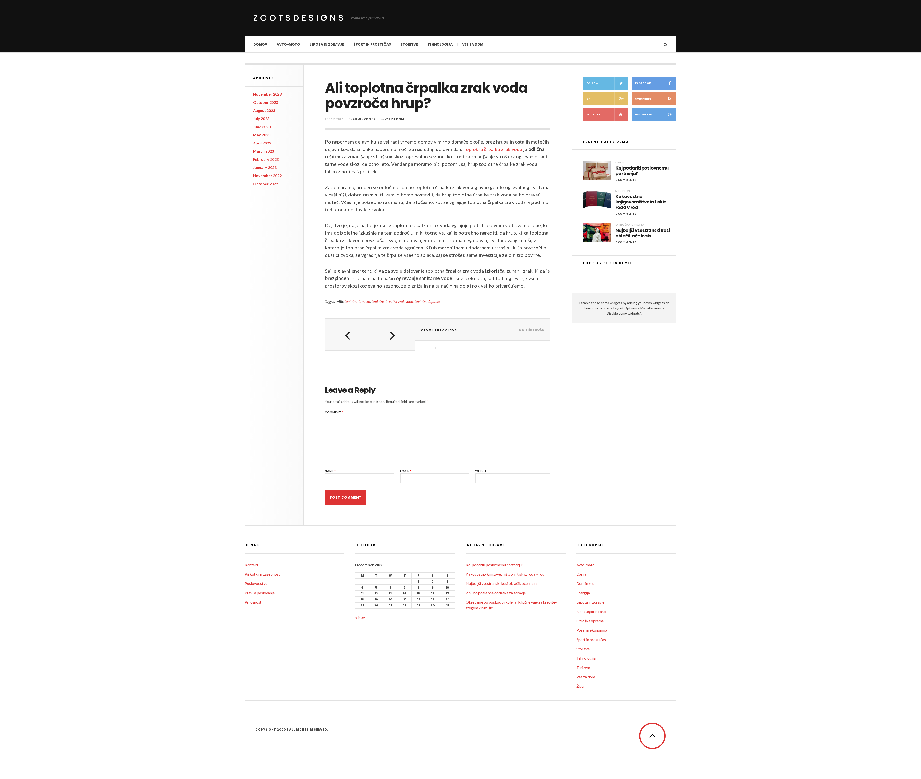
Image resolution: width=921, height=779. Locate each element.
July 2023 (261, 118)
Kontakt (251, 564)
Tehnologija (440, 44)
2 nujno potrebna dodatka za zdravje (496, 592)
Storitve (409, 44)
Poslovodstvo (256, 583)
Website (481, 470)
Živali (580, 686)
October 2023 (265, 102)
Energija (583, 592)
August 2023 (264, 110)
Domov (260, 44)
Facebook (643, 83)
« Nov (360, 617)
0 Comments (626, 179)
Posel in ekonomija (591, 630)
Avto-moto (288, 44)
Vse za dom (472, 44)
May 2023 (261, 135)
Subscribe (643, 99)
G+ (588, 99)
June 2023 (262, 126)
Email (405, 470)
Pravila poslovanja (260, 592)
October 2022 (265, 183)
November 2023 (267, 94)
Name (330, 470)
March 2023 (263, 151)
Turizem (583, 667)
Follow (592, 83)
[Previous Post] (347, 334)
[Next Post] (392, 334)
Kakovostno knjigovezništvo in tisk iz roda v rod (640, 202)
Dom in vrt (585, 583)
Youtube (593, 114)
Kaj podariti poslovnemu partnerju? (641, 171)
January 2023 (265, 167)
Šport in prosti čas (372, 44)
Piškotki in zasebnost (262, 574)
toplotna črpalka (357, 301)
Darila (621, 162)
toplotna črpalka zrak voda (392, 301)
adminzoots (364, 119)
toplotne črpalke (427, 301)
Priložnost (253, 602)
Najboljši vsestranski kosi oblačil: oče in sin (642, 233)
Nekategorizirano (591, 611)
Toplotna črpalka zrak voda (492, 149)
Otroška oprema (629, 224)
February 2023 (266, 159)
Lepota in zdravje (327, 44)
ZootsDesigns (299, 18)
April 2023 (262, 143)
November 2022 (267, 175)
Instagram (644, 114)
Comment (334, 412)
